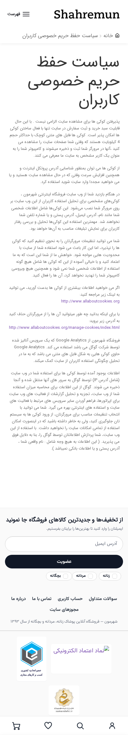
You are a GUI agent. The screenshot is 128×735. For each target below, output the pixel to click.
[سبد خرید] (16, 725)
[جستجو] (80, 725)
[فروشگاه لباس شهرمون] (83, 14)
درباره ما (18, 598)
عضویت (64, 561)
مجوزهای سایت (64, 609)
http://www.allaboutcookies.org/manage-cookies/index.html (64, 327)
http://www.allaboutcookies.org (90, 301)
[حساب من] (112, 725)
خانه (108, 36)
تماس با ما (42, 598)
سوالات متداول (103, 598)
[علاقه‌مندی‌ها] (48, 725)
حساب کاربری (70, 598)
